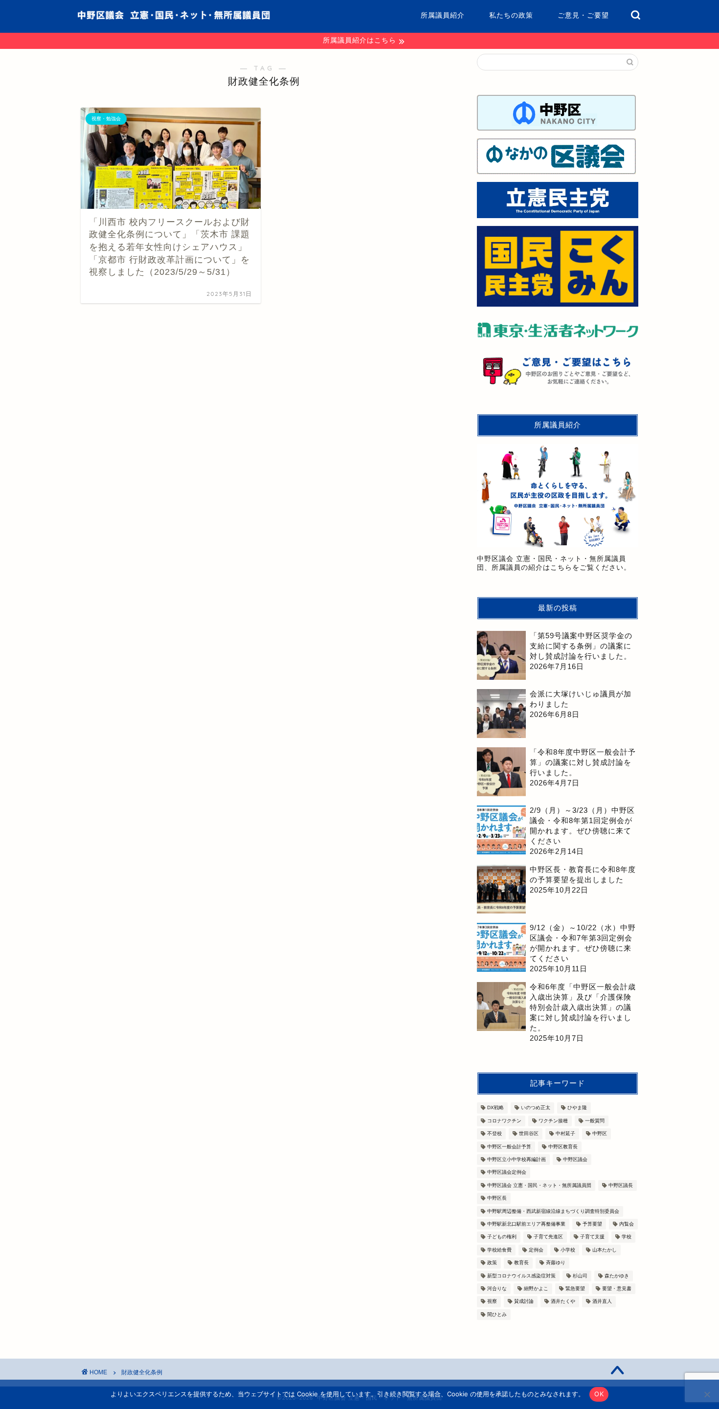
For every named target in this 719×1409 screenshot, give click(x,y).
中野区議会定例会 (506, 1172)
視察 (492, 1301)
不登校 (494, 1134)
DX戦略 (495, 1108)
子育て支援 (592, 1237)
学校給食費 (499, 1249)
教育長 (521, 1263)
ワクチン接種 (553, 1120)
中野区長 (497, 1198)
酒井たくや (563, 1301)
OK (599, 1394)
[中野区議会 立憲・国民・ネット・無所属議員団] (173, 17)
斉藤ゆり (555, 1263)
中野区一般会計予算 (509, 1146)
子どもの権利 (502, 1237)
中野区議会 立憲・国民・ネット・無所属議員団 (539, 1185)
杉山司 (580, 1275)
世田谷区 (529, 1134)
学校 (626, 1237)
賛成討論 (524, 1301)
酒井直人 (602, 1301)
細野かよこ (536, 1288)
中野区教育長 (563, 1146)
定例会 (536, 1249)
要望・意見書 (616, 1288)
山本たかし (604, 1249)
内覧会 (626, 1224)
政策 (492, 1263)
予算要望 (592, 1224)
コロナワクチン (504, 1120)
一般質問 (595, 1120)
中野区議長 (620, 1185)
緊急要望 (575, 1288)
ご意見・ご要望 (583, 15)
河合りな (497, 1288)
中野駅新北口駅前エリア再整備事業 (526, 1224)
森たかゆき (617, 1275)
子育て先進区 (548, 1237)
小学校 (568, 1249)
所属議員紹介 (443, 15)
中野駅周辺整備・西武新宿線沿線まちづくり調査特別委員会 (553, 1211)
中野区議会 (575, 1159)
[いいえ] (707, 1394)
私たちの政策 (511, 15)
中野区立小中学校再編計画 (516, 1159)
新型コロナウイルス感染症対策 (521, 1275)
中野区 (599, 1134)
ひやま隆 (577, 1108)
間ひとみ (497, 1314)
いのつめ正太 (535, 1108)
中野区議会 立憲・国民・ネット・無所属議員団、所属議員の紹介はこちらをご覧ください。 (554, 563)
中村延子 (565, 1134)
